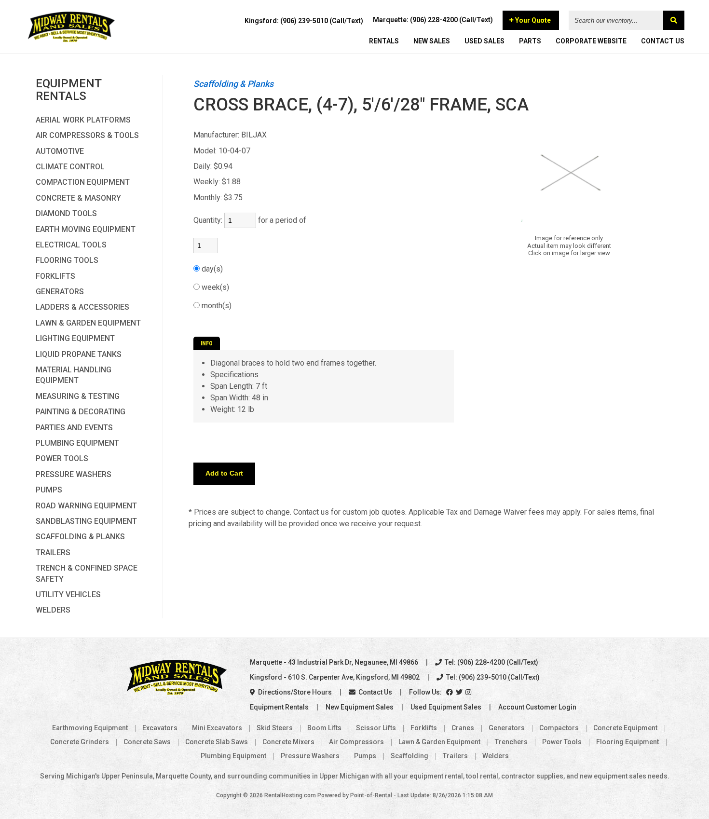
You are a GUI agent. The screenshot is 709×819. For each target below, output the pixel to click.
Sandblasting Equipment (86, 521)
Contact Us (374, 692)
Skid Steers (275, 727)
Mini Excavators (217, 727)
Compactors (559, 727)
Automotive (60, 151)
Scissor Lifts (376, 727)
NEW (431, 41)
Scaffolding (409, 755)
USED (484, 41)
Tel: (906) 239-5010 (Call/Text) (492, 677)
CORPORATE (591, 41)
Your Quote (532, 20)
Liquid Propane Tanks (79, 354)
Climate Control (70, 166)
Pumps (49, 489)
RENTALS (384, 41)
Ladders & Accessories (82, 307)
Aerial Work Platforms (83, 119)
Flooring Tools (67, 260)
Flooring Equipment (627, 741)
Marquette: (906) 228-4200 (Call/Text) (433, 20)
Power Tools (62, 458)
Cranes (462, 727)
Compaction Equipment (83, 182)
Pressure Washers (73, 474)
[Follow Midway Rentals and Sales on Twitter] (460, 692)
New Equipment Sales (360, 707)
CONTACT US (662, 41)
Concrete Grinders (79, 741)
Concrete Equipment (625, 727)
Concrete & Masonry (78, 198)
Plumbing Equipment (77, 443)
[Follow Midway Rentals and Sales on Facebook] (450, 692)
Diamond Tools (66, 213)
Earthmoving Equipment (90, 727)
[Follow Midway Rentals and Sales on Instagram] (469, 692)
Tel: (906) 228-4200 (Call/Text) (490, 662)
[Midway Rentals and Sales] (71, 41)
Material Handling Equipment (73, 375)
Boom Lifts (324, 727)
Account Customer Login (537, 707)
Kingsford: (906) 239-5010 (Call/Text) (304, 21)
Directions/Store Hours (294, 692)
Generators (60, 291)
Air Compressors (356, 741)
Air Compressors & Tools (87, 135)
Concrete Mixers (288, 741)
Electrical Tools (71, 244)
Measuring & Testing (78, 396)
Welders (53, 609)
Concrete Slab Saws (216, 741)
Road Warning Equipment (86, 505)
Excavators (159, 727)
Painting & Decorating (80, 411)
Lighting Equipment (75, 338)
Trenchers (511, 741)
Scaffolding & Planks (80, 536)
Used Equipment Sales (445, 707)
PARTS (530, 41)
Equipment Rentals (279, 707)
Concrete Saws (147, 741)
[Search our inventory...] (673, 20)
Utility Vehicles (68, 594)
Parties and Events (74, 427)
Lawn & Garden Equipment (88, 323)
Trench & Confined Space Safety (86, 573)
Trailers (53, 552)
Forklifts (55, 276)
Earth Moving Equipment (86, 229)
